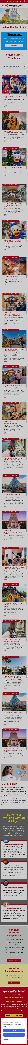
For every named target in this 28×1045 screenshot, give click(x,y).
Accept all (14, 1030)
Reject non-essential (14, 1035)
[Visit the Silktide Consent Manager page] (23, 1039)
